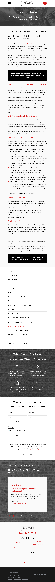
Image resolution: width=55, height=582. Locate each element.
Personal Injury (18, 547)
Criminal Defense (18, 545)
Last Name (31, 412)
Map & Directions (27, 562)
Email (30, 417)
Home (18, 542)
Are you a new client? (14, 421)
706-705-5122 (27, 533)
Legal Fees (38, 541)
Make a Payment (38, 544)
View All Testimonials (25, 515)
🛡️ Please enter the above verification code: (19, 430)
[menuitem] (27, 275)
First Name (11, 412)
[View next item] (13, 515)
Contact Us (38, 547)
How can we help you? (14, 435)
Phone (10, 417)
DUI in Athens (30, 44)
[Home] (27, 3)
